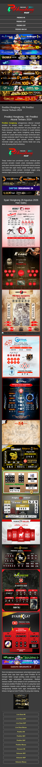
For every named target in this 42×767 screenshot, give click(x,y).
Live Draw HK (21, 714)
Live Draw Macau (21, 727)
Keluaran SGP (21, 757)
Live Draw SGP (21, 723)
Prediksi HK (21, 18)
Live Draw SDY (21, 719)
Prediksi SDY (21, 25)
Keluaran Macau (21, 762)
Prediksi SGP (21, 21)
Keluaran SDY (21, 753)
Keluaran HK (21, 749)
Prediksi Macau (21, 29)
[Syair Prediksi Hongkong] (21, 36)
